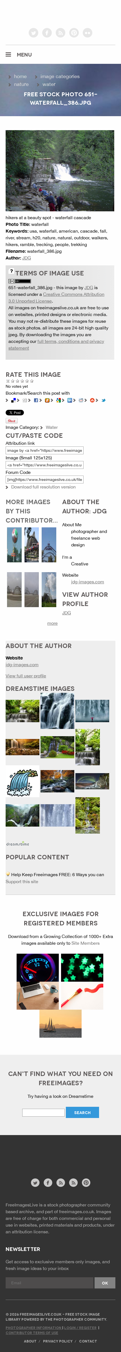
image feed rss (73, 1182)
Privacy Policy (58, 1341)
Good (22, 381)
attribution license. (30, 1231)
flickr (87, 33)
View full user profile (26, 675)
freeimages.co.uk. (77, 1211)
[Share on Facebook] (36, 399)
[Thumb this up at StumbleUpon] (92, 399)
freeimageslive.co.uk (37, 13)
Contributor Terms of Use (32, 1332)
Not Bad (17, 381)
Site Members (85, 943)
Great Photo (27, 381)
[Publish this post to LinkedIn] (70, 399)
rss (60, 33)
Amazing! (32, 381)
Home (20, 76)
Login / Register (80, 1327)
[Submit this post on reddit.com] (81, 399)
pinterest (74, 33)
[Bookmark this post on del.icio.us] (13, 399)
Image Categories (60, 76)
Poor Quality (12, 381)
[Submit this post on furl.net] (47, 399)
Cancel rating (8, 381)
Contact (88, 1341)
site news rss (60, 1182)
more (52, 623)
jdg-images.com (87, 581)
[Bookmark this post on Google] (58, 399)
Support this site (22, 881)
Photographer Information (34, 1327)
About (30, 1341)
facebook (47, 33)
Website (36, 1159)
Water (48, 84)
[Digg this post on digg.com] (25, 399)
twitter (33, 33)
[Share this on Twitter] (103, 399)
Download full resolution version (43, 486)
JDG (26, 257)
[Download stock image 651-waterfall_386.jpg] (60, 170)
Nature (21, 84)
